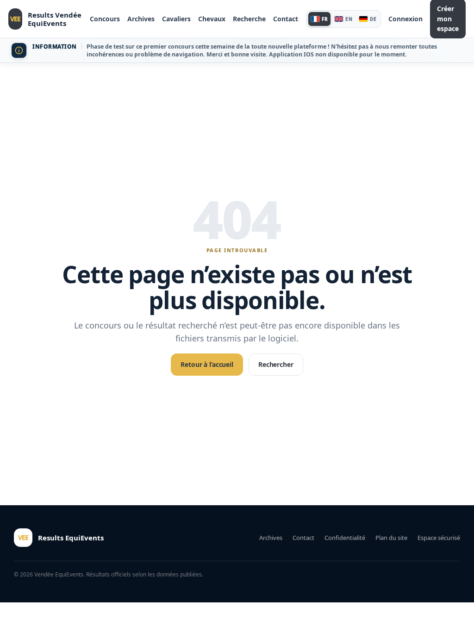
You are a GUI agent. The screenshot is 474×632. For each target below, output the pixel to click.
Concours (105, 18)
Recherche (249, 18)
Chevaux (211, 18)
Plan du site (391, 537)
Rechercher (275, 364)
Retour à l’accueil (207, 364)
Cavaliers (176, 18)
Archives (141, 18)
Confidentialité (344, 537)
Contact (285, 18)
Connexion (405, 18)
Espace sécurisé (439, 537)
